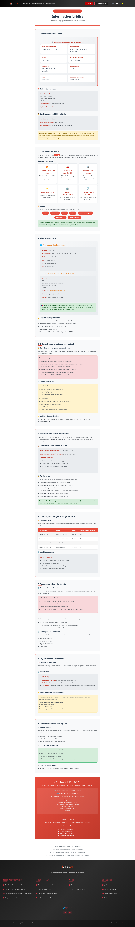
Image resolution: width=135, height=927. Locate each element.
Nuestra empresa (50, 3)
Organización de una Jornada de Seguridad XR (18, 893)
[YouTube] (70, 912)
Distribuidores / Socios (111, 893)
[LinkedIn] (65, 912)
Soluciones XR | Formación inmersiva (16, 885)
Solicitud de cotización (44, 889)
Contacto (106, 898)
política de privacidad (44, 898)
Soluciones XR (26, 3)
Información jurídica (110, 889)
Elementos (74, 885)
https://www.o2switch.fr (57, 291)
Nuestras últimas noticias (78, 889)
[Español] (122, 3)
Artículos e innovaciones (38, 3)
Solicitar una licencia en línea (46, 885)
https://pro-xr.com (53, 107)
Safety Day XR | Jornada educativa (15, 889)
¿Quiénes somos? (109, 885)
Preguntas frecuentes (11, 898)
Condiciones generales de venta (47, 893)
